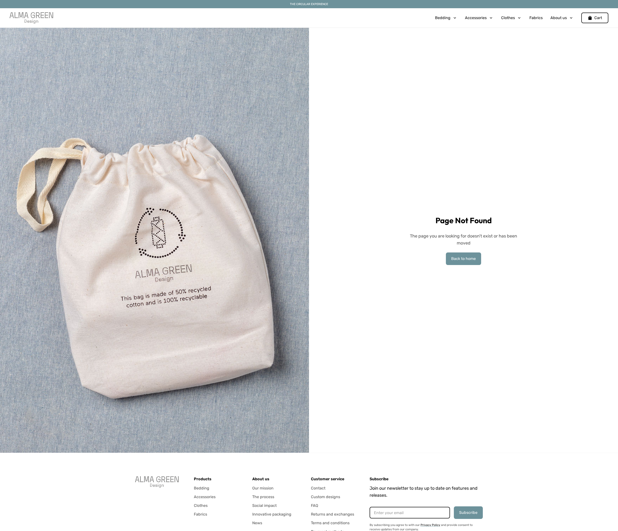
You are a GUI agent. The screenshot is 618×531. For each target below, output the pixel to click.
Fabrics (536, 17)
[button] (446, 18)
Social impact (264, 505)
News (257, 523)
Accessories (205, 497)
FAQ (314, 505)
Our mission (263, 488)
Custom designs (325, 497)
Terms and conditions (330, 523)
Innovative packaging (271, 514)
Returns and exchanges (332, 514)
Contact (318, 488)
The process (263, 497)
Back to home (463, 258)
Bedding (201, 488)
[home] (31, 18)
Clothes (201, 505)
